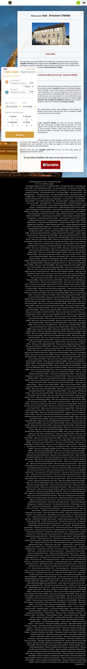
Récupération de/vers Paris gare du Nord (66, 530)
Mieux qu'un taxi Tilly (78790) (65, 434)
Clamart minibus (80, 617)
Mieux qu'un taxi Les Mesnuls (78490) (55, 361)
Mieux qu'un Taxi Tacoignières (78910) (50, 427)
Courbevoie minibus (35, 611)
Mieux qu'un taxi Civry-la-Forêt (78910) (51, 280)
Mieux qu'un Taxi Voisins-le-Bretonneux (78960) (70, 451)
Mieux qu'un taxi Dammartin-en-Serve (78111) (52, 288)
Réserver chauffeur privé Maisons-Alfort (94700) (70, 649)
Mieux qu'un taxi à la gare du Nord (42, 474)
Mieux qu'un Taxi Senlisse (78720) (41, 425)
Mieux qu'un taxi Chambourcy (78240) (62, 271)
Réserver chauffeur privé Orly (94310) (48, 658)
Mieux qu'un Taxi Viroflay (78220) (44, 451)
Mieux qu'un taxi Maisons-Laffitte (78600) (38, 346)
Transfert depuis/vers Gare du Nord (39, 525)
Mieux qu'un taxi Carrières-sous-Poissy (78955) (41, 269)
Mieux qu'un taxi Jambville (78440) (63, 329)
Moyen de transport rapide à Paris (65, 572)
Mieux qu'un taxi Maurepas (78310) (66, 355)
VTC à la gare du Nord (39, 515)
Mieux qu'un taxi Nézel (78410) (40, 380)
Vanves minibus (39, 623)
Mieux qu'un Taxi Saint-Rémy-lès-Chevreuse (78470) (54, 421)
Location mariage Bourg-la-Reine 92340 (56, 231)
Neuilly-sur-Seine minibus (50, 611)
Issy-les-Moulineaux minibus (51, 621)
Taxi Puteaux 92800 (62, 192)
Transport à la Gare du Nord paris (50, 508)
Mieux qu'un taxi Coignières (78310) (52, 282)
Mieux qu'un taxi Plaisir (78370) (66, 389)
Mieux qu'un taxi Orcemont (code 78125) (61, 382)
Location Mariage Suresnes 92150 (69, 218)
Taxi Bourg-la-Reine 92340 (77, 201)
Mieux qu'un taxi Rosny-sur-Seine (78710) (44, 404)
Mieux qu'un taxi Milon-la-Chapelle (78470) (67, 365)
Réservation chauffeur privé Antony (56, 623)
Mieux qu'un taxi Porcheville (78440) (42, 393)
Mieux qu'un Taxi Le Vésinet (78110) (43, 442)
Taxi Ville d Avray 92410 (75, 203)
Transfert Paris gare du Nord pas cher (56, 532)
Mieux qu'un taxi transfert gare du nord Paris (49, 461)
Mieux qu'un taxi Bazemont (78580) (74, 248)
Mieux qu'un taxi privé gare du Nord (41, 463)
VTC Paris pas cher (36, 559)
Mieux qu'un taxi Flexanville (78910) (42, 299)
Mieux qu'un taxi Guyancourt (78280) (43, 320)
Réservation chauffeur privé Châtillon (42, 632)
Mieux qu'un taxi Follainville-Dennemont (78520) (62, 301)
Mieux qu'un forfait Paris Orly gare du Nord (42, 493)
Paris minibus (40, 615)
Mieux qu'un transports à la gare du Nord (72, 498)
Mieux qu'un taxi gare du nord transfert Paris (48, 459)
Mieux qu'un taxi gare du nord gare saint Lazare (70, 483)
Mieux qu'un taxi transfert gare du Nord (40, 453)
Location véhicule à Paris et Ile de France (57, 555)
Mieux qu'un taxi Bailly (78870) (64, 244)
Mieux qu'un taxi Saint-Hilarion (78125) (58, 410)
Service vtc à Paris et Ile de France (38, 553)
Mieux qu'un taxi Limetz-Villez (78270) (73, 337)
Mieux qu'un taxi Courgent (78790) (74, 284)
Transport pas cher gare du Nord (44, 527)
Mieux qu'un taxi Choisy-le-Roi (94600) (44, 600)
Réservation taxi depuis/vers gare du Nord (66, 538)
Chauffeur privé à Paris (53, 547)
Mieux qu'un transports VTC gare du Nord (43, 500)
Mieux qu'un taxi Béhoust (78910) (39, 250)
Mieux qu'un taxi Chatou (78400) (43, 276)
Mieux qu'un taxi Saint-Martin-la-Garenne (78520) (59, 416)
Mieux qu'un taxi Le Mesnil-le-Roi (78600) (59, 359)
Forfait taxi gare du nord (44, 538)
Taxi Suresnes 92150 (76, 192)
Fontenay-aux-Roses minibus (45, 617)
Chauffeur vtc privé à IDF (52, 579)
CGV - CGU (38, 184)
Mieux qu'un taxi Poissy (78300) (56, 391)
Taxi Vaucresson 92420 (60, 203)
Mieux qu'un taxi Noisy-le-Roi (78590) (62, 380)
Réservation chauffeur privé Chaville (66, 632)
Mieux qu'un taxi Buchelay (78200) (53, 267)
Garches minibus (50, 606)
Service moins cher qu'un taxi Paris (40, 570)
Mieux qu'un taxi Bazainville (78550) (50, 246)
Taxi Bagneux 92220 (43, 194)
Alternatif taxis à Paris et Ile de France (65, 564)
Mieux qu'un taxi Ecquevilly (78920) (58, 293)
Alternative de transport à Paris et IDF (55, 585)
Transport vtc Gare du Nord (70, 508)
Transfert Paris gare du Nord (64, 527)
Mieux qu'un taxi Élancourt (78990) (44, 295)
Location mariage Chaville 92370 (40, 233)
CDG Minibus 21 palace (75, 613)
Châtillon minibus (47, 619)
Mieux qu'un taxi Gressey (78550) (42, 316)
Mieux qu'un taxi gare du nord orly (61, 485)
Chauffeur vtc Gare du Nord (50, 510)
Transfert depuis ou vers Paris (45, 572)
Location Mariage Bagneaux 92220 (57, 220)
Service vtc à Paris (79, 545)
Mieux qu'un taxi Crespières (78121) (58, 286)
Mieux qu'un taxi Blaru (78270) (71, 254)
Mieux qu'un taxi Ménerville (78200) (49, 357)
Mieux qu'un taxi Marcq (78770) (54, 348)
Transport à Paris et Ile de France (75, 551)
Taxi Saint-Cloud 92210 (44, 197)
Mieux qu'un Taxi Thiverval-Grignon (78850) (49, 431)
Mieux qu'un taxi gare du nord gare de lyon (67, 474)
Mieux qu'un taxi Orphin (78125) (70, 384)
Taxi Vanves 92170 (57, 197)
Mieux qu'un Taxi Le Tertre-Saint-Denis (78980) (49, 429)
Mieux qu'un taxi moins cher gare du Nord (52, 478)
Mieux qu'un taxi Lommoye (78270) (66, 340)
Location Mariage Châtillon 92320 (69, 222)
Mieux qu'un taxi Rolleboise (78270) (59, 401)
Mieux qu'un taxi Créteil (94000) (67, 600)
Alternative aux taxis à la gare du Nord (59, 515)
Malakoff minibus (59, 619)
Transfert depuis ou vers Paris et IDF (39, 587)
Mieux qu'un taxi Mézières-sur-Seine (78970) (50, 363)
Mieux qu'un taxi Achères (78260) (42, 239)
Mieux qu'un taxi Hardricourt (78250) (56, 323)
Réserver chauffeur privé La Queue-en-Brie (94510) (52, 645)
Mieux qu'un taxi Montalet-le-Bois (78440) (68, 369)
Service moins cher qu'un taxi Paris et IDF (72, 581)
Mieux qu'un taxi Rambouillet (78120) (47, 397)
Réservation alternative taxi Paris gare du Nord (56, 540)
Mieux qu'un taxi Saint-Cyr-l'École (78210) (61, 406)
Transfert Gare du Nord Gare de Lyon (64, 506)
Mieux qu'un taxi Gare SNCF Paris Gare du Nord (42, 495)
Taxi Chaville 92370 (45, 203)
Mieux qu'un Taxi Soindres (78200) (53, 423)
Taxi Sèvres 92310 (68, 199)
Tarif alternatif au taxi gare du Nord (74, 534)
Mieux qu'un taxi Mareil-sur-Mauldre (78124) (71, 350)
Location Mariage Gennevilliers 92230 (73, 216)
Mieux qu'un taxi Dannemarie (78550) (51, 290)
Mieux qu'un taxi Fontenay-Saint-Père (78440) (50, 305)
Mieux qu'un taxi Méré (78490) (71, 357)
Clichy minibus (80, 611)
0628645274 (69, 127)
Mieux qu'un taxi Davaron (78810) (74, 290)
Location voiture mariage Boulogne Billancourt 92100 (64, 205)
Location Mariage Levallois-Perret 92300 (73, 212)
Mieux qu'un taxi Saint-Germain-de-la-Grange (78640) (57, 408)
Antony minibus (50, 613)
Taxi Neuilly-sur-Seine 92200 (76, 188)
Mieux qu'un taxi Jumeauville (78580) (69, 333)
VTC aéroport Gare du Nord (61, 504)
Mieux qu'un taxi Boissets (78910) (59, 256)
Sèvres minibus (72, 604)
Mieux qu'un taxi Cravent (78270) (35, 286)
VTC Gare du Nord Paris (66, 517)
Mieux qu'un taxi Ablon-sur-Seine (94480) (55, 589)
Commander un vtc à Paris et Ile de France (52, 557)
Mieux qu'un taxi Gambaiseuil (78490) (62, 308)
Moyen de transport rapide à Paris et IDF (64, 587)
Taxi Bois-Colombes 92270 (33, 199)
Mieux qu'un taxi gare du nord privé (56, 457)
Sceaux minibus (66, 621)
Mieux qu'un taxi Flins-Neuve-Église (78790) (67, 299)
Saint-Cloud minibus (41, 604)
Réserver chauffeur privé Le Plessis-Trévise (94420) (45, 653)
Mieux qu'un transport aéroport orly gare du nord (42, 498)
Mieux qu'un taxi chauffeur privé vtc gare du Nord (69, 453)
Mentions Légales (48, 184)
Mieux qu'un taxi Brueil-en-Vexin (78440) (68, 265)
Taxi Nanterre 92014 (53, 186)
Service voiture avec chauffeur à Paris (43, 568)
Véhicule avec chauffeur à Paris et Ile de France (63, 553)
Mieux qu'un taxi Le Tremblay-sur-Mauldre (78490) (52, 436)
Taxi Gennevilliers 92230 (47, 192)
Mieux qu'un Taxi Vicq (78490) (65, 442)
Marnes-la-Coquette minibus (58, 604)
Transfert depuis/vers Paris (63, 562)
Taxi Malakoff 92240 (76, 194)
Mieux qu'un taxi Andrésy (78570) (63, 239)
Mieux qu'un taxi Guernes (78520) (66, 320)
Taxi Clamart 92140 (76, 190)
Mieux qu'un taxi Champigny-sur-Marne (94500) (50, 596)
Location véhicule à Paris (69, 547)
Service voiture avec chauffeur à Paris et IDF (71, 583)
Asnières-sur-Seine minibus (35, 613)
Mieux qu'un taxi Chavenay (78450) (42, 278)
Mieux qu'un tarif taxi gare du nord (38, 485)
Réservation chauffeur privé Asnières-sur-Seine (53, 626)
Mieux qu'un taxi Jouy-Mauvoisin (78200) (44, 333)
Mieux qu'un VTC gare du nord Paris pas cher (71, 500)
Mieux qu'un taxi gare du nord (56, 476)
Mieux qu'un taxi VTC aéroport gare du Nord (40, 483)
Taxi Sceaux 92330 (61, 201)
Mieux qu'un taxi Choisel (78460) (64, 278)
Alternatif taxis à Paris (46, 564)
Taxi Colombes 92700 (67, 186)
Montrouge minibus (34, 619)
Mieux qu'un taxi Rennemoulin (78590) (73, 397)
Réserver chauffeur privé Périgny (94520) (48, 660)
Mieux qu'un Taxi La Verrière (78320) (37, 440)
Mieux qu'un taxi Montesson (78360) (62, 372)
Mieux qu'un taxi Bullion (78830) (75, 267)
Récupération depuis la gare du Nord (49, 523)
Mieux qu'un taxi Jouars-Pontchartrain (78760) (52, 331)
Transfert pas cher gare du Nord (61, 525)
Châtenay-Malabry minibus (54, 615)
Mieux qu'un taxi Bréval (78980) (44, 265)
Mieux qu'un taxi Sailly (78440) (67, 404)
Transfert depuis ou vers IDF (70, 579)
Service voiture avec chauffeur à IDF (74, 574)
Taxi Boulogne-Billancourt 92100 (36, 186)
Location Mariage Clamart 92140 (51, 216)
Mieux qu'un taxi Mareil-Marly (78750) (44, 350)
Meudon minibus (35, 621)
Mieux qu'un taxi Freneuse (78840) (50, 310)
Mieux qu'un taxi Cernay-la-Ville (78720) (37, 271)
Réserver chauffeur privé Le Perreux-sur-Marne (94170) (62, 647)
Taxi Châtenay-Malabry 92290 (60, 194)
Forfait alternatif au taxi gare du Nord (60, 536)
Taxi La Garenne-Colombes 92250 (74, 197)
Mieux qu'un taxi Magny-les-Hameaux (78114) (70, 344)
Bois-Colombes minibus (77, 609)
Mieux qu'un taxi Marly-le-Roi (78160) (36, 352)
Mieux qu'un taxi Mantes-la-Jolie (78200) (64, 346)
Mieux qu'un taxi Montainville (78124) (42, 369)
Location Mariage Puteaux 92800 (48, 218)
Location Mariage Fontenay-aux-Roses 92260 (45, 226)
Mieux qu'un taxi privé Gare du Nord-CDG (49, 491)
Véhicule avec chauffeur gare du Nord (44, 519)
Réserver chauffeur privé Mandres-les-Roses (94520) (43, 651)
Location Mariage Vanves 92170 (55, 224)
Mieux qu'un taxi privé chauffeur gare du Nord (66, 468)
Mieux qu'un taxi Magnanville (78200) (43, 344)
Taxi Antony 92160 (31, 190)
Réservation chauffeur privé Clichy (56, 634)
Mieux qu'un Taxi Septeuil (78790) (63, 425)
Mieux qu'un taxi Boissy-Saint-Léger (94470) (67, 591)
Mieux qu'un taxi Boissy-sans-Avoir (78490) (55, 258)
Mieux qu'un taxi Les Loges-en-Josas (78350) (40, 340)
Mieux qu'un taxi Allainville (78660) (58, 237)
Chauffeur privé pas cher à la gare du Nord (44, 517)
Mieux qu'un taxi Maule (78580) (58, 352)
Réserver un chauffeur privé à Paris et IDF (56, 566)
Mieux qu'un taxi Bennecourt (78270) (62, 250)
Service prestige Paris (62, 568)
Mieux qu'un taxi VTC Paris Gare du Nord (47, 472)
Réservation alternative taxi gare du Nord (49, 534)
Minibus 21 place (61, 613)
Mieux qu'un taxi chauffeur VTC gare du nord (63, 466)
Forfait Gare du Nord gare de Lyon (58, 502)
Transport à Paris (67, 545)
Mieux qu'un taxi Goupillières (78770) (54, 314)
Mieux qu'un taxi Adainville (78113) (70, 235)
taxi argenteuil (31, 218)
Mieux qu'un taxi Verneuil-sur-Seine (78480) (47, 438)
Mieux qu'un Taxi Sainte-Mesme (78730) (61, 419)
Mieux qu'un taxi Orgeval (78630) (48, 384)
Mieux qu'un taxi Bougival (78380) (70, 261)
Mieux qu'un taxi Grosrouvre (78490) (65, 316)
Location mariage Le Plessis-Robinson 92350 (66, 229)
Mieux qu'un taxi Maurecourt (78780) (42, 355)
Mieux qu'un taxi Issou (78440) (42, 329)
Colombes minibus (42, 609)
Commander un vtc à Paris (45, 549)
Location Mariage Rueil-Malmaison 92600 (38, 209)
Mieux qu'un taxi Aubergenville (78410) (56, 241)
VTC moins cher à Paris (62, 549)
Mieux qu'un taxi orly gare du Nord (48, 489)
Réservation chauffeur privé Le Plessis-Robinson (51, 638)
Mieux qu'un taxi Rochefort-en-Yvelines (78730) (66, 399)
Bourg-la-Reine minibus (71, 615)
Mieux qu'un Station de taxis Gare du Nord (72, 480)
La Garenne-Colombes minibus (59, 609)
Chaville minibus (72, 602)
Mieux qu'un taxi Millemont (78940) (42, 365)
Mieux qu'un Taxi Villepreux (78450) (59, 446)
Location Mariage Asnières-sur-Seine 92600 (71, 207)
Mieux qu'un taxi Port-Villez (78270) (66, 393)
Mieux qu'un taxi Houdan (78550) (58, 327)
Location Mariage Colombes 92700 (46, 207)
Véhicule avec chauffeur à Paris (35, 547)
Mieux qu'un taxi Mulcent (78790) (55, 376)
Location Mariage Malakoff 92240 (48, 222)
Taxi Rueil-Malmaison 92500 (42, 188)
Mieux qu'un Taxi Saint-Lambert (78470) (52, 412)
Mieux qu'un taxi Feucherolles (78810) (58, 297)
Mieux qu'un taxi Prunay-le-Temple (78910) (61, 395)
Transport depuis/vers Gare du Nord (71, 510)
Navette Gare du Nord (44, 504)
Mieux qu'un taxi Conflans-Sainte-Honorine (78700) (46, 284)
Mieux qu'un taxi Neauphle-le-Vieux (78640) (52, 378)
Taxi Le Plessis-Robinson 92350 (45, 201)
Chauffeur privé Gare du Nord (37, 502)
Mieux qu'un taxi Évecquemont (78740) (69, 295)
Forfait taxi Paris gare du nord (44, 542)
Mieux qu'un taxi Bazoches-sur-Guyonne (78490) (47, 248)
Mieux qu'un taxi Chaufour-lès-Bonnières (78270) (70, 276)
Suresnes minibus (79, 606)
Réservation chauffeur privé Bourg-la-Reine (47, 630)
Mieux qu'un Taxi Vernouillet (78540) (73, 438)
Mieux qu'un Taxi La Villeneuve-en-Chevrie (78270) (61, 444)
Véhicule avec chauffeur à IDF (49, 581)
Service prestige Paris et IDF (34, 585)
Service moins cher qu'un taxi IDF (68, 577)
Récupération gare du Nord (67, 521)
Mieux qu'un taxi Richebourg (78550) (39, 399)
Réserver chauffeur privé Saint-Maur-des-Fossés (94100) (52, 662)
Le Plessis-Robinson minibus (64, 617)
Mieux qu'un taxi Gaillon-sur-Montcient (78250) (40, 312)
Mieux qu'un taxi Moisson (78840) (56, 367)
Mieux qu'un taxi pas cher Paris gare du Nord (71, 493)
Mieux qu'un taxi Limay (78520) (50, 337)
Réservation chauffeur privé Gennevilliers (49, 636)
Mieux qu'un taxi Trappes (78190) (74, 431)
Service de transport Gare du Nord (53, 512)
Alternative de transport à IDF (47, 577)
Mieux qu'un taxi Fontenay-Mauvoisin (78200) (52, 303)
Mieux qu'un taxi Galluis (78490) (75, 305)
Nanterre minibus (37, 606)
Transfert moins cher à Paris (52, 545)
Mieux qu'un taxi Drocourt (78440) (35, 293)
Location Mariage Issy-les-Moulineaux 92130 (40, 214)
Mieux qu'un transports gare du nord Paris (54, 487)
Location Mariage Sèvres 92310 (70, 226)
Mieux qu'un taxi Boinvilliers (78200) (49, 254)
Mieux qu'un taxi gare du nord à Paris (45, 480)
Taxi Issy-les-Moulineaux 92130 (47, 190)
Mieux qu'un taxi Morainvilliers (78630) (62, 374)
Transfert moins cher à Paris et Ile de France (50, 551)
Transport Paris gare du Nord (43, 530)
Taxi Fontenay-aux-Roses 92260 (51, 199)
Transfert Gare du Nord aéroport (41, 506)
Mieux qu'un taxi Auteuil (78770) (44, 244)
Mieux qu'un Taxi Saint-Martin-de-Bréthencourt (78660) (53, 414)
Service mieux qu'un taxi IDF (53, 574)
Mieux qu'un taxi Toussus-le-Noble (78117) (42, 434)
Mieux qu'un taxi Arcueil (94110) (43, 591)
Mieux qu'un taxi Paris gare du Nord (65, 463)
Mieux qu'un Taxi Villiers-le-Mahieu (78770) (47, 448)
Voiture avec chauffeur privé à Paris (43, 562)
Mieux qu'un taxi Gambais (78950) (38, 308)
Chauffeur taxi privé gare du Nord (67, 519)
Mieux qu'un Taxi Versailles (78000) (60, 440)
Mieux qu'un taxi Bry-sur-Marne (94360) (62, 594)
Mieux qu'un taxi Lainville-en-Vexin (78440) (57, 335)
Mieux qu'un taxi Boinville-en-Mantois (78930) (53, 252)
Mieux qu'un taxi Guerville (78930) (55, 318)
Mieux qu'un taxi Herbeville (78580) (70, 325)
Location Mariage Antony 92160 (49, 212)
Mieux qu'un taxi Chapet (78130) (56, 273)
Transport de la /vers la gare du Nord (73, 523)
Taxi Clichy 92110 (64, 190)
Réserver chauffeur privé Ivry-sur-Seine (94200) (47, 643)
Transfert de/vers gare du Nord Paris (36, 536)
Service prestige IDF (31, 577)
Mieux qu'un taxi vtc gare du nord (57, 470)
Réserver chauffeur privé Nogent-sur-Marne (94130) (53, 656)
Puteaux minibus (30, 609)
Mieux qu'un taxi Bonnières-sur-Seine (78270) (44, 261)
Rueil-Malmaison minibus (64, 606)
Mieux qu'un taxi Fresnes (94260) (55, 602)
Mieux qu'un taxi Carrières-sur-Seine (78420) (71, 269)
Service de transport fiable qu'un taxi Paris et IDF (42, 583)
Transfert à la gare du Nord (49, 521)
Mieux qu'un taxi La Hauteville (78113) (46, 325)
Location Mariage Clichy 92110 (65, 214)
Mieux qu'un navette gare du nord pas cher (71, 495)
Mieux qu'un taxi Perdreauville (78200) (43, 389)
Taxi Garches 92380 (32, 203)
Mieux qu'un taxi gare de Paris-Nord (38, 455)
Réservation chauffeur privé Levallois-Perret (51, 641)
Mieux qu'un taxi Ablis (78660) (48, 235)
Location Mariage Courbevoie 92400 (63, 209)
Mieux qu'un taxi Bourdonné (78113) (55, 263)
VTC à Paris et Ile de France (51, 559)
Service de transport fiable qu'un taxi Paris (65, 570)
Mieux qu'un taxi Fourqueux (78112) (73, 310)
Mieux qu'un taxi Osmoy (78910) (54, 387)
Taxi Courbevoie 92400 (59, 188)
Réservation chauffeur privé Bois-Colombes (47, 628)
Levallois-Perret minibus (67, 611)
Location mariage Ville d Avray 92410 (63, 233)
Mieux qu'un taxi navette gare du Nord (62, 455)
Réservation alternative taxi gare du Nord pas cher (69, 542)
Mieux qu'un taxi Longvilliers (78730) (54, 342)
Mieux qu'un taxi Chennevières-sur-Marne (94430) (49, 598)
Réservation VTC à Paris (35, 545)
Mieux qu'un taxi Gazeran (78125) (66, 312)
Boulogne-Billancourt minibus (76, 619)
